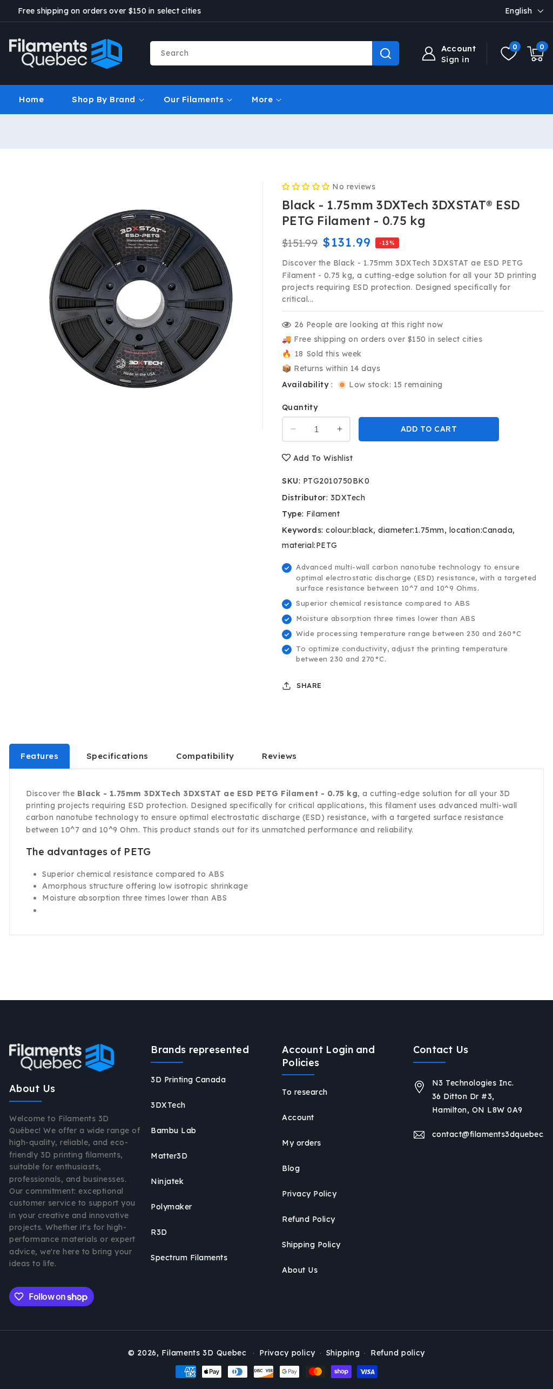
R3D (159, 1232)
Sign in (455, 59)
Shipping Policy (311, 1244)
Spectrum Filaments (189, 1257)
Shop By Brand (104, 99)
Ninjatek (167, 1181)
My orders (301, 1143)
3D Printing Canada (188, 1079)
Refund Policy (308, 1219)
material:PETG (310, 545)
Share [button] (309, 685)
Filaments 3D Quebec (203, 1353)
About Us (300, 1270)
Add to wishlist (322, 458)
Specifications (117, 756)
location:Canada (481, 530)
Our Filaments (194, 99)
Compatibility (205, 756)
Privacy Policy (309, 1194)
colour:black (349, 530)
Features (39, 756)
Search (385, 53)
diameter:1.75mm (411, 530)
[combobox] (274, 53)
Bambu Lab (174, 1130)
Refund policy (397, 1353)
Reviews (279, 756)
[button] (535, 53)
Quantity (300, 407)
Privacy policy (287, 1353)
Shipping (343, 1353)
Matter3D (169, 1156)
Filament (323, 514)
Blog (291, 1168)
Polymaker (171, 1207)
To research (305, 1092)
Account (298, 1117)
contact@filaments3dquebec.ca (488, 1134)
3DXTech (348, 497)
